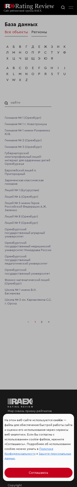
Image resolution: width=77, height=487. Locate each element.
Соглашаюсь (38, 472)
